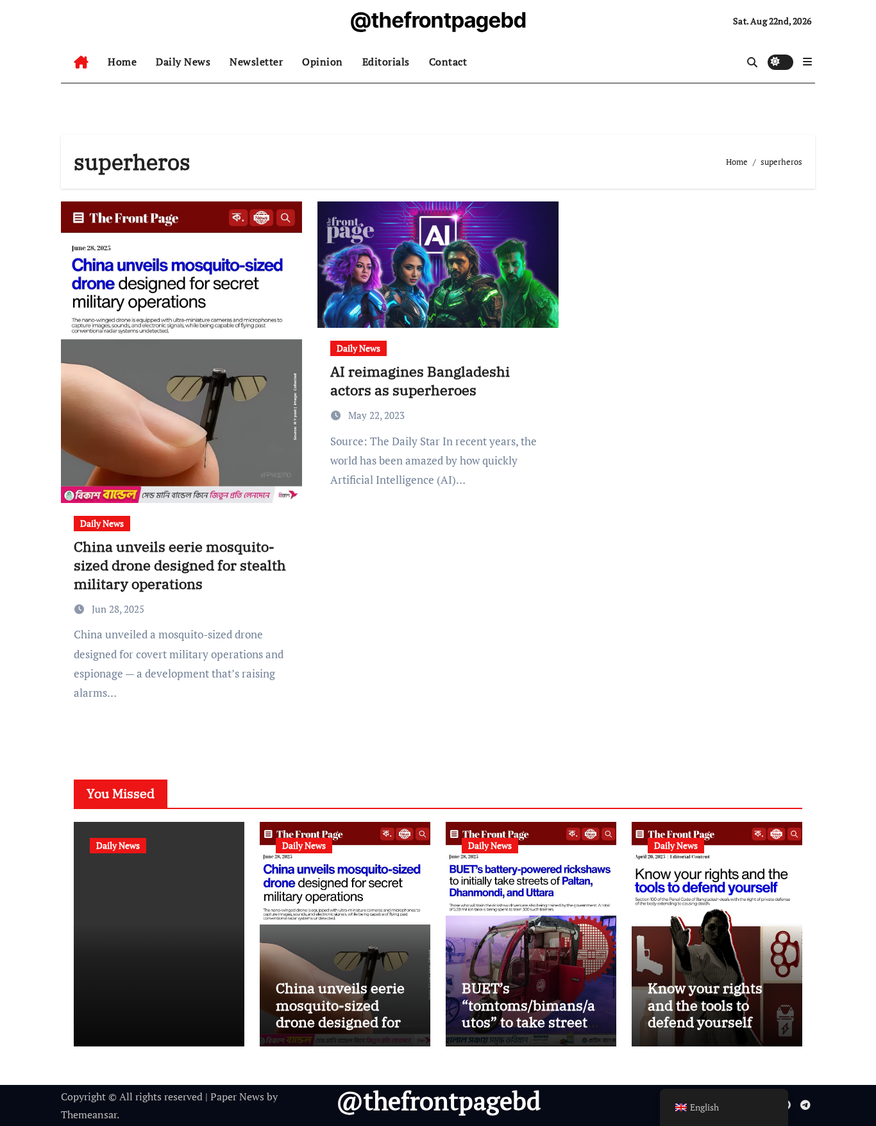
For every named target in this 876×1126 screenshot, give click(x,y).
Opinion (322, 62)
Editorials (386, 62)
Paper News (237, 1096)
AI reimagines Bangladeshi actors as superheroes (420, 380)
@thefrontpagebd (438, 20)
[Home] (81, 62)
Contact (448, 62)
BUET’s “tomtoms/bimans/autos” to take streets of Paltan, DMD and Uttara (528, 1021)
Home (122, 62)
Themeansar (89, 1114)
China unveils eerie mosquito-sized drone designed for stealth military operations (180, 564)
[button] (807, 62)
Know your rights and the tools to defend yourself (705, 1004)
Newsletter (256, 62)
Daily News (183, 62)
